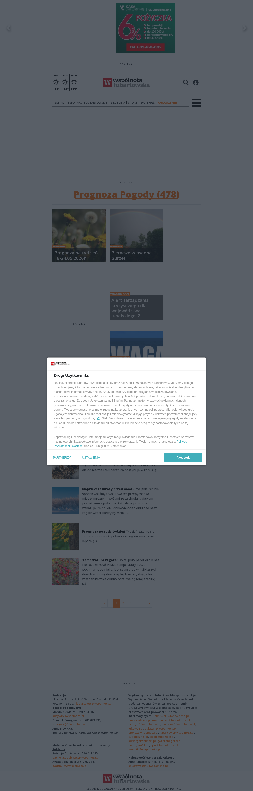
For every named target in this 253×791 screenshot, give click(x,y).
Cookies (77, 445)
